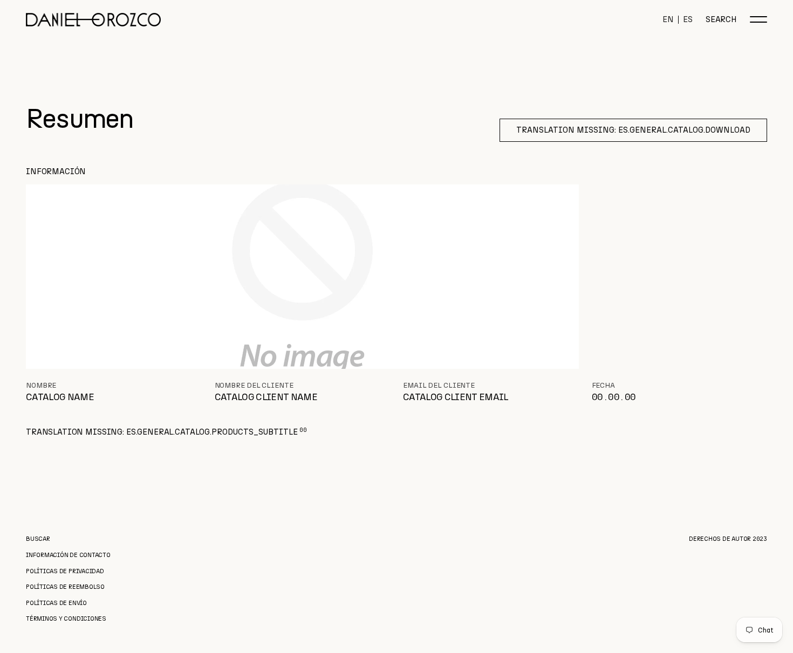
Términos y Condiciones (66, 618)
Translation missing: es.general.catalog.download (633, 130)
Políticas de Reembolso (65, 586)
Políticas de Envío (56, 603)
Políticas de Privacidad (65, 571)
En (668, 20)
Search (721, 20)
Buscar (38, 538)
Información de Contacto (68, 555)
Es (688, 20)
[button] (758, 19)
